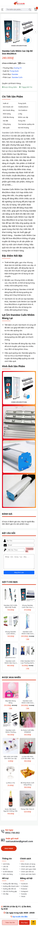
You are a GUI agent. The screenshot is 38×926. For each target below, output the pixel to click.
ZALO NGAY (9, 848)
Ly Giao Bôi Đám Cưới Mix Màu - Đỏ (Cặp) (27, 758)
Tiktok (23, 896)
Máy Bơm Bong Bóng (10, 702)
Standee (15, 74)
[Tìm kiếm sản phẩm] (30, 9)
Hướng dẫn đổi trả (9, 889)
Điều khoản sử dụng (28, 864)
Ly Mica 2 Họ (10, 783)
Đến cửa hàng (8, 874)
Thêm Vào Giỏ (10, 922)
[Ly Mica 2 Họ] (10, 772)
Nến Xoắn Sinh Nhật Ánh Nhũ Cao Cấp (10, 757)
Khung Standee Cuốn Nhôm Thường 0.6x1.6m (10, 634)
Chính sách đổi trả (27, 872)
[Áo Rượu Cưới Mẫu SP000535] (27, 720)
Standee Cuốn (17, 77)
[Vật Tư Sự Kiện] (19, 3)
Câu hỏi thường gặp (10, 891)
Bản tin (5, 869)
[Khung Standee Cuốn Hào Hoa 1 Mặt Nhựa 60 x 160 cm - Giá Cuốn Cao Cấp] (27, 595)
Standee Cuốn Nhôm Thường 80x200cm (10, 732)
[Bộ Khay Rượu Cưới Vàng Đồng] (27, 772)
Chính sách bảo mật (28, 866)
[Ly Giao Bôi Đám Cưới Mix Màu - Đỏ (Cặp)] (27, 746)
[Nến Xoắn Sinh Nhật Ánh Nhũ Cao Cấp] (10, 746)
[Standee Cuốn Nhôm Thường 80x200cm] (10, 720)
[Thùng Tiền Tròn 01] (27, 799)
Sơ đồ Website (8, 872)
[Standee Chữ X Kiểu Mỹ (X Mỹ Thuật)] (10, 595)
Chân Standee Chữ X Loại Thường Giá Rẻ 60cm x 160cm (27, 663)
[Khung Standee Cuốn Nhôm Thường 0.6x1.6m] (10, 621)
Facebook (24, 884)
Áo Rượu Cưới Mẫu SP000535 (27, 731)
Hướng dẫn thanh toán (11, 886)
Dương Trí (18, 68)
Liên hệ (5, 866)
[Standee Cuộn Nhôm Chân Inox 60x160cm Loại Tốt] (27, 621)
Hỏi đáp (5, 894)
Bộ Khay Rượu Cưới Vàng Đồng (27, 784)
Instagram (24, 891)
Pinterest (24, 889)
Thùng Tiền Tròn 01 (27, 809)
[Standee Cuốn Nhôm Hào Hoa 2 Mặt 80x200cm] (10, 651)
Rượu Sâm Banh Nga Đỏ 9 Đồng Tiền (10, 810)
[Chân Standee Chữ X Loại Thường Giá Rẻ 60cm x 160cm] (27, 651)
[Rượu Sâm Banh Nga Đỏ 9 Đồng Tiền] (10, 799)
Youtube (24, 894)
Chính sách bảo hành (28, 874)
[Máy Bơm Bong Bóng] (10, 690)
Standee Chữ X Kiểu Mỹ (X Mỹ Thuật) (10, 606)
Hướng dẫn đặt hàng (10, 884)
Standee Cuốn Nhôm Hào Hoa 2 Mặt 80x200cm (11, 663)
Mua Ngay (24, 922)
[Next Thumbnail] (35, 31)
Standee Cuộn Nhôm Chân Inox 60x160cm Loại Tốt (27, 634)
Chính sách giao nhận (28, 869)
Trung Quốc (14, 71)
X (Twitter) (24, 886)
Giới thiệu (6, 864)
